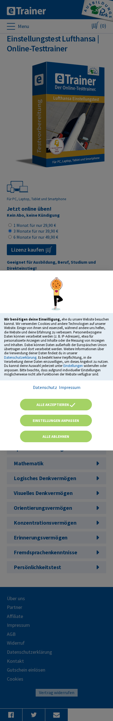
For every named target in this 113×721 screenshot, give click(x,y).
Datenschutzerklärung (20, 357)
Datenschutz (45, 387)
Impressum (69, 387)
